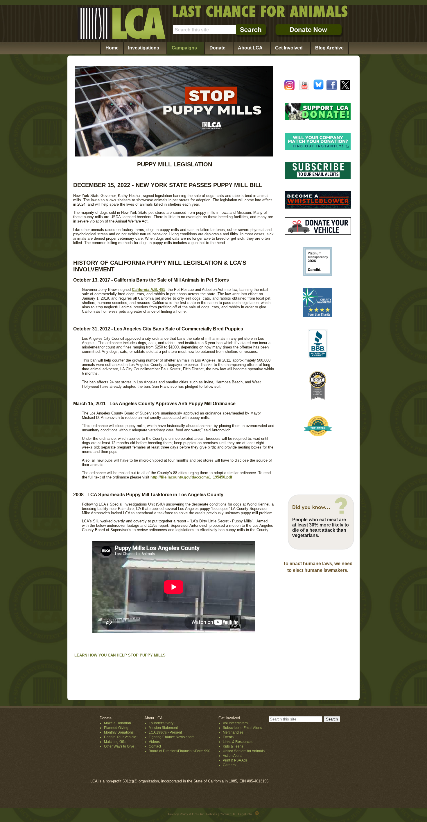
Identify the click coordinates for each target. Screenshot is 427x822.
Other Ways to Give (119, 746)
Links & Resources (237, 742)
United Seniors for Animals (244, 751)
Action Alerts (232, 756)
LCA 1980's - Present (165, 732)
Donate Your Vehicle (120, 737)
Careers (229, 765)
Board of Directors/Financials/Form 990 (179, 751)
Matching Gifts (115, 742)
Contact (155, 746)
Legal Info (245, 814)
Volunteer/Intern (235, 723)
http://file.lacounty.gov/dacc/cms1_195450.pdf (191, 477)
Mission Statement (163, 728)
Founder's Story (161, 723)
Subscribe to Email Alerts (242, 728)
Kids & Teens (233, 746)
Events (228, 737)
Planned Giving (116, 728)
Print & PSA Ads (235, 760)
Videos (154, 742)
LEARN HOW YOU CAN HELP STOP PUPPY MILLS (119, 655)
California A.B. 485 (148, 289)
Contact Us (228, 814)
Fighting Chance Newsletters (171, 737)
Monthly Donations (119, 732)
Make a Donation (117, 723)
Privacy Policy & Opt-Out (186, 814)
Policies (211, 814)
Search (332, 719)
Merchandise (233, 732)
